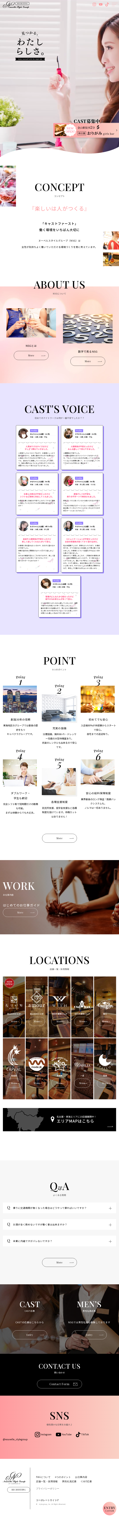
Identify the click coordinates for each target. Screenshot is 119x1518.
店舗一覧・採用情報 (47, 1481)
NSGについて (43, 1476)
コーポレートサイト (46, 1500)
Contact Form (59, 1384)
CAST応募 (86, 1481)
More (31, 355)
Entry (29, 1334)
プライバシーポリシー (47, 1488)
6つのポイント (63, 1476)
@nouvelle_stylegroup (15, 1439)
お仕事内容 (81, 1476)
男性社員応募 (69, 1481)
